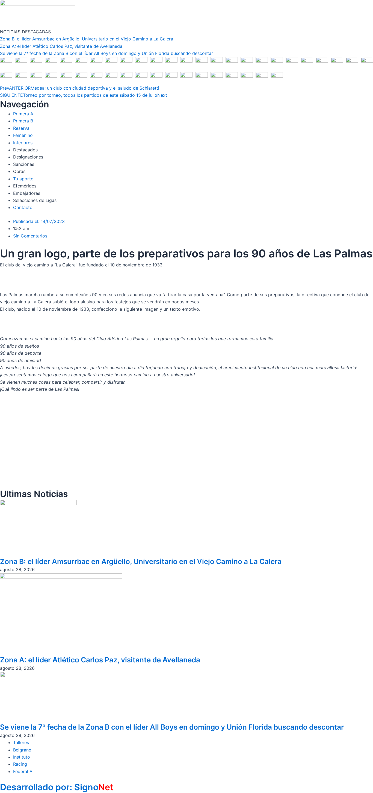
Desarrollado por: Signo (56, 787)
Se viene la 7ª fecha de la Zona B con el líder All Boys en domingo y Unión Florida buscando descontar (106, 53)
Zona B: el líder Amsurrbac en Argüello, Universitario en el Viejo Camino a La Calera (86, 39)
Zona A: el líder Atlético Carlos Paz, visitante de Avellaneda (61, 46)
